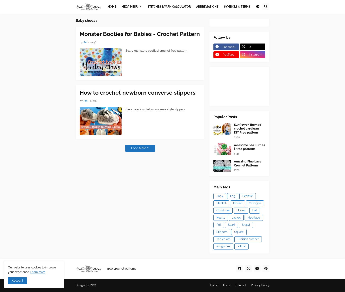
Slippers (221, 232)
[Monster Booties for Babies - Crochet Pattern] (101, 62)
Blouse (237, 203)
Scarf (231, 224)
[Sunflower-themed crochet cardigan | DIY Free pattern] (222, 129)
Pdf (218, 224)
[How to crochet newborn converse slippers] (101, 121)
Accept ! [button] (17, 280)
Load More (138, 148)
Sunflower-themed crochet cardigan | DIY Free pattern (247, 128)
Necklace (254, 217)
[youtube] (257, 268)
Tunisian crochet (248, 239)
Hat (254, 210)
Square (239, 232)
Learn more (37, 272)
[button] (258, 6)
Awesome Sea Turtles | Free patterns (249, 147)
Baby (219, 196)
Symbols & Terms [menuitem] (237, 6)
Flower (241, 210)
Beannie (247, 196)
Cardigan (255, 203)
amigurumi (223, 246)
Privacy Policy (260, 285)
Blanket (221, 203)
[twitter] (248, 268)
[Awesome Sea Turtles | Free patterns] (222, 149)
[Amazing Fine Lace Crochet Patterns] (222, 166)
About (227, 285)
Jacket (236, 217)
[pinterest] (266, 268)
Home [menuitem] (112, 6)
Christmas (223, 210)
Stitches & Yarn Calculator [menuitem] (169, 6)
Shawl (246, 224)
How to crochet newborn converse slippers (137, 92)
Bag (232, 196)
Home (214, 285)
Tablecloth (223, 239)
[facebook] (239, 268)
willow (241, 246)
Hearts (220, 217)
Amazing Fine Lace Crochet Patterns (247, 163)
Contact (241, 285)
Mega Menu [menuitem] (130, 6)
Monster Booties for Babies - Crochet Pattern (140, 34)
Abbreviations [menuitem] (207, 6)
